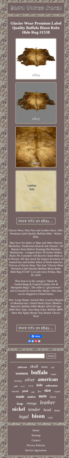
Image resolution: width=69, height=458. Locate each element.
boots (44, 366)
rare (30, 386)
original (57, 391)
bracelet (15, 391)
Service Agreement (36, 450)
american (48, 379)
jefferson (22, 367)
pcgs (32, 392)
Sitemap (36, 435)
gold (15, 386)
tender (34, 409)
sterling (18, 381)
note (43, 396)
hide (39, 385)
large (20, 403)
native (31, 396)
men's (23, 386)
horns (57, 410)
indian (53, 374)
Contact (36, 440)
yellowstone (52, 385)
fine (39, 391)
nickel (18, 409)
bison (38, 416)
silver (30, 379)
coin (50, 417)
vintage (31, 403)
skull (34, 366)
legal (24, 416)
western (22, 373)
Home (36, 430)
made (20, 396)
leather (47, 402)
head (47, 410)
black (53, 396)
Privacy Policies (36, 445)
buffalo (39, 372)
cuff (52, 367)
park (25, 391)
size (47, 390)
